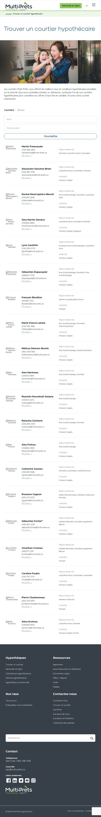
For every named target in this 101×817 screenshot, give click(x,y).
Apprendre (58, 665)
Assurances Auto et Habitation (67, 669)
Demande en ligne (71, 5)
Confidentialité (90, 811)
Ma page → (27, 155)
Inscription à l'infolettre (63, 718)
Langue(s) (63, 176)
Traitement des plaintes (63, 723)
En (87, 6)
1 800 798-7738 (23, 760)
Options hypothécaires (16, 678)
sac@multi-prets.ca (15, 769)
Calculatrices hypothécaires (18, 673)
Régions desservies (66, 149)
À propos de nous (61, 714)
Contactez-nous (60, 701)
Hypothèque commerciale (17, 682)
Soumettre (50, 136)
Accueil (8, 14)
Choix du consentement (75, 811)
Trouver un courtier (14, 665)
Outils (55, 682)
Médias (56, 687)
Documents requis (61, 673)
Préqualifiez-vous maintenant (19, 705)
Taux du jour (11, 701)
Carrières (57, 710)
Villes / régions (60, 678)
